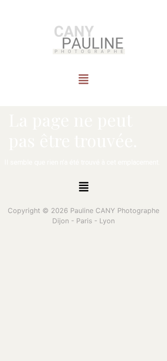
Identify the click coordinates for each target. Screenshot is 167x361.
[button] (83, 80)
